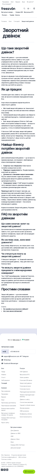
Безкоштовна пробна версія (8, 409)
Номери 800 (19, 12)
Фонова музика (24, 408)
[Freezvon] (8, 8)
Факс (12, 442)
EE (5, 351)
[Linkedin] (7, 470)
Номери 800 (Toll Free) (17, 445)
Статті (3, 377)
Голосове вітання (25, 386)
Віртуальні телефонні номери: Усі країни (8, 414)
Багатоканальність (26, 417)
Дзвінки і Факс (15, 439)
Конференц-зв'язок (26, 414)
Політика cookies (6, 459)
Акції (23, 2)
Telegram (25, 356)
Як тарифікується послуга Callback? (15, 309)
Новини (3, 374)
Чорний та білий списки (27, 405)
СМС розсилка (24, 411)
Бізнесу (17, 15)
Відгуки (18, 2)
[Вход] (34, 8)
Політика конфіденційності (9, 457)
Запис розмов (24, 377)
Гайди (3, 371)
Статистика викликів (26, 402)
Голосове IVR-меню (26, 380)
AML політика (22, 457)
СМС (12, 436)
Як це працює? (6, 4)
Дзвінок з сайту (25, 399)
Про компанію (5, 391)
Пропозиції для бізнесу (8, 402)
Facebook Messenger (11, 363)
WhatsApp (7, 360)
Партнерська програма (8, 405)
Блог (12, 2)
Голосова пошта (25, 389)
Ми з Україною (5, 455)
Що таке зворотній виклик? (12, 311)
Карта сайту (5, 422)
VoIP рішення (5, 380)
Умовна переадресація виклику (27, 395)
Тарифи (12, 15)
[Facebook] (2, 470)
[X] (5, 470)
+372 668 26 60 (14, 351)
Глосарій (4, 383)
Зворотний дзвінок (26, 383)
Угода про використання (18, 455)
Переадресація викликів (27, 392)
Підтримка (5, 2)
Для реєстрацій (15, 448)
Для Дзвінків (15, 430)
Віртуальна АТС (28, 12)
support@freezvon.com (11, 356)
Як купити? (30, 2)
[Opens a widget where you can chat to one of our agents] (29, 472)
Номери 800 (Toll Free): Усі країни (8, 418)
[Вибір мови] (29, 8)
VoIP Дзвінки (24, 371)
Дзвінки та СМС (15, 433)
